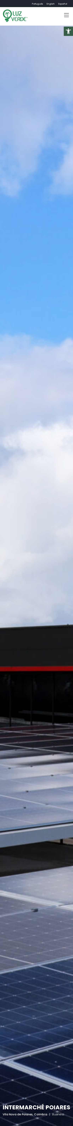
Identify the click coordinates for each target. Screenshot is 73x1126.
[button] (7, 1119)
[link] (68, 31)
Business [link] (58, 1116)
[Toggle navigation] (66, 15)
